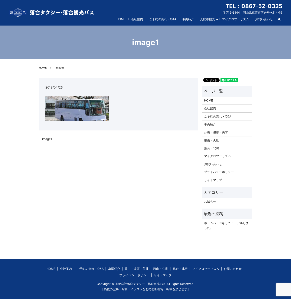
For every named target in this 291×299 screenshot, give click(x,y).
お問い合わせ (264, 19)
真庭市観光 (207, 19)
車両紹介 (188, 19)
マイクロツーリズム (235, 19)
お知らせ (210, 201)
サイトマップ (213, 180)
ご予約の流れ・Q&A (162, 19)
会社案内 (137, 19)
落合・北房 (211, 148)
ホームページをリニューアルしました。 (226, 225)
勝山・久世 (211, 140)
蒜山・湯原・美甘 (216, 132)
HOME (121, 19)
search (280, 18)
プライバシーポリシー (219, 172)
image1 (47, 139)
